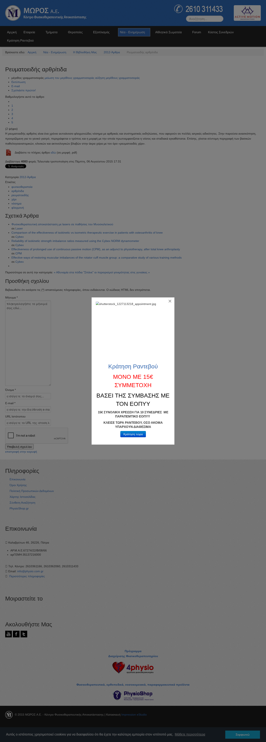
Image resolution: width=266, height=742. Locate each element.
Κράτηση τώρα (133, 434)
